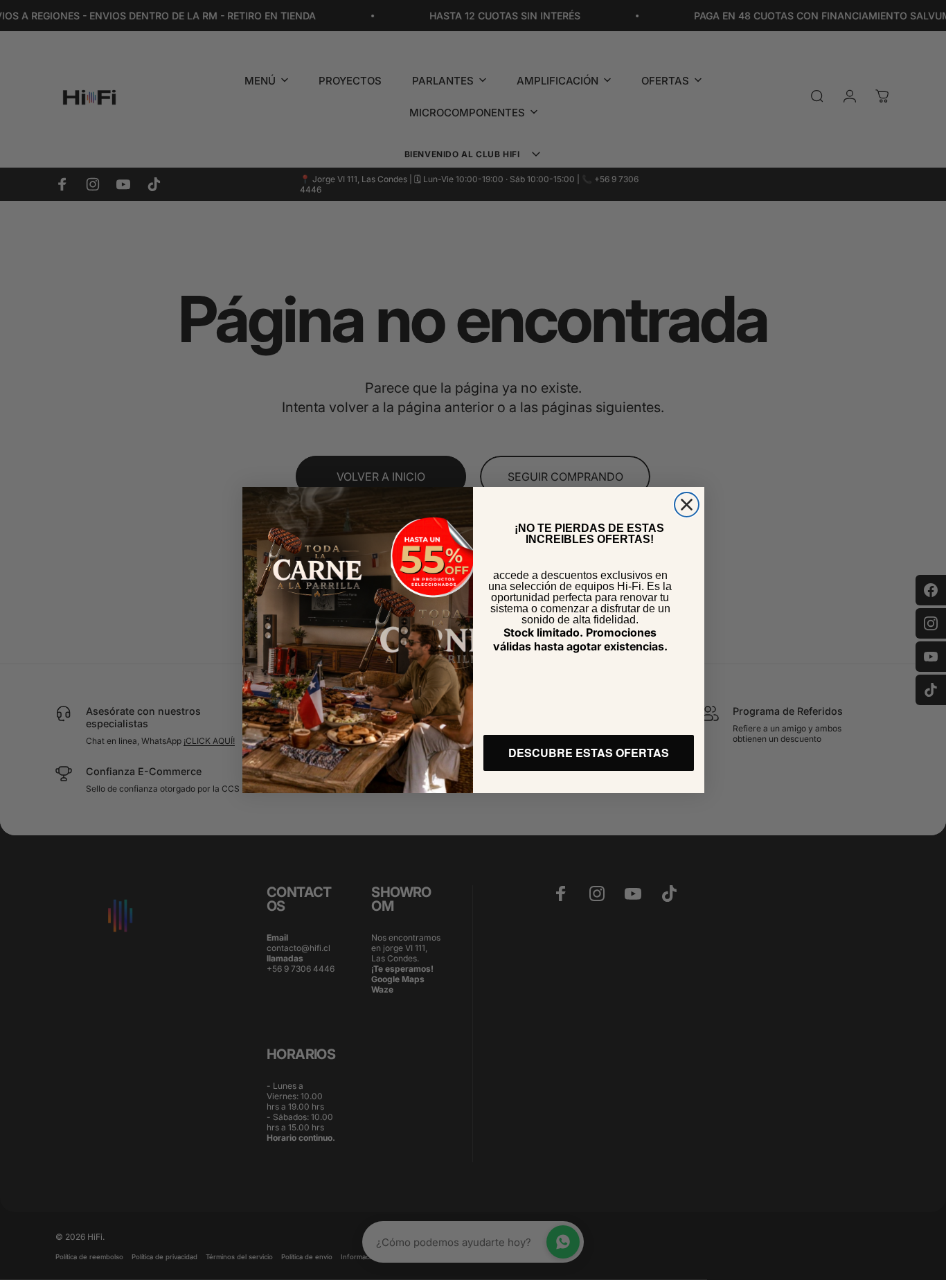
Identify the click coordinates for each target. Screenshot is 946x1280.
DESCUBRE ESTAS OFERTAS (588, 753)
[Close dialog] (687, 504)
